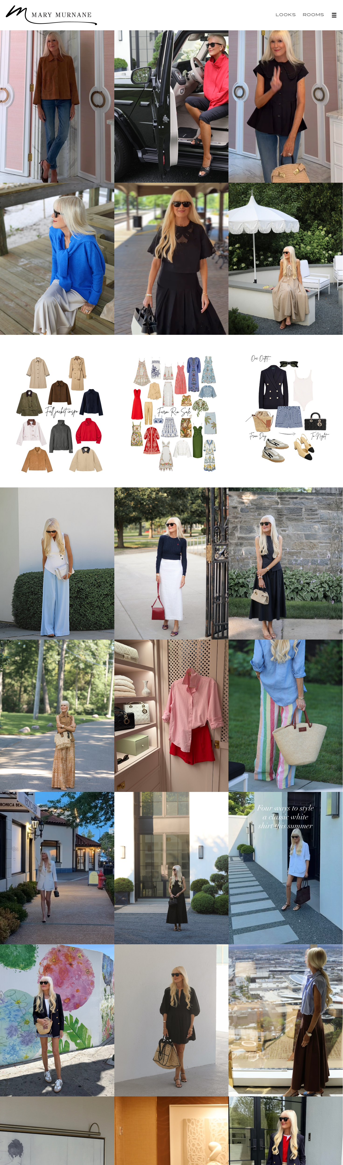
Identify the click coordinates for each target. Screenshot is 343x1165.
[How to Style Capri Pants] (171, 105)
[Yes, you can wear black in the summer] (171, 867)
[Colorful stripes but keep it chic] (285, 714)
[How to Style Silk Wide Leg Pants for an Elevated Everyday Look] (57, 714)
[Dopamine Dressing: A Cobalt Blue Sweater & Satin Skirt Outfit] (57, 258)
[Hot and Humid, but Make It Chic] (285, 258)
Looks (286, 15)
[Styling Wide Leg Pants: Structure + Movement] (57, 562)
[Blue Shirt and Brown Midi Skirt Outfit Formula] (285, 1019)
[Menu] (334, 15)
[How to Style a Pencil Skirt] (171, 562)
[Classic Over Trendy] (285, 562)
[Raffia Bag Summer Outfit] (171, 1019)
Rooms (313, 15)
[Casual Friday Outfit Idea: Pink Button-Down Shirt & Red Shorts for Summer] (171, 714)
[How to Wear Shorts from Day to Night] (57, 1019)
